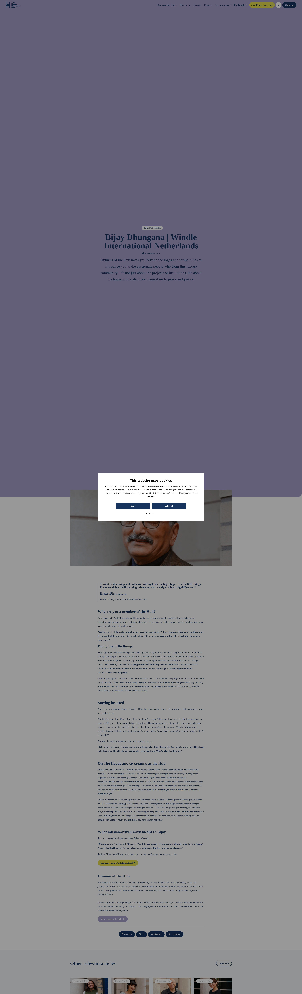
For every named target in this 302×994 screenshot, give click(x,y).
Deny (133, 506)
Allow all (169, 506)
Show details (151, 513)
